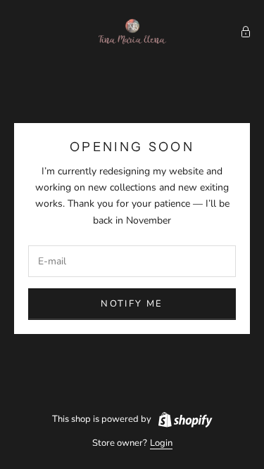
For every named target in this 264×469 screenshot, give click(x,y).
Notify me (132, 303)
